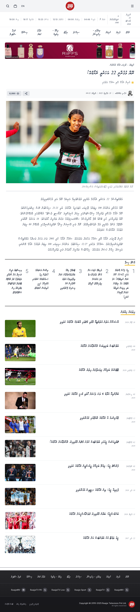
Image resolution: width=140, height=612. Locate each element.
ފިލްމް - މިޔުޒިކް (55, 32)
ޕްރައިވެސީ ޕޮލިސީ (34, 604)
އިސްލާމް (24, 32)
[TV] (15, 6)
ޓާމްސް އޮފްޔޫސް (9, 604)
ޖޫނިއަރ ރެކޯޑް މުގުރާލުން (118, 65)
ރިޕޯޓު (66, 32)
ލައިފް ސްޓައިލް (13, 32)
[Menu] (132, 6)
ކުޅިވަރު (108, 32)
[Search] (7, 6)
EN (22, 6)
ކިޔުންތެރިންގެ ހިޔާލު (21, 604)
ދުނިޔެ (118, 32)
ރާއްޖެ (128, 32)
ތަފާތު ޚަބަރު (39, 32)
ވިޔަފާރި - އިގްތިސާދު (96, 32)
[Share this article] (26, 93)
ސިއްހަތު (76, 32)
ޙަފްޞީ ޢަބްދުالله (120, 93)
